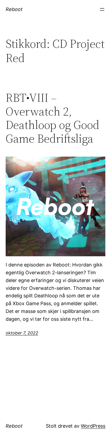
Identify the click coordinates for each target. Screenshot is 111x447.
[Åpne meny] (102, 9)
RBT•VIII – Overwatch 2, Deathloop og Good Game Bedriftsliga (52, 118)
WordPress (93, 426)
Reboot (14, 9)
